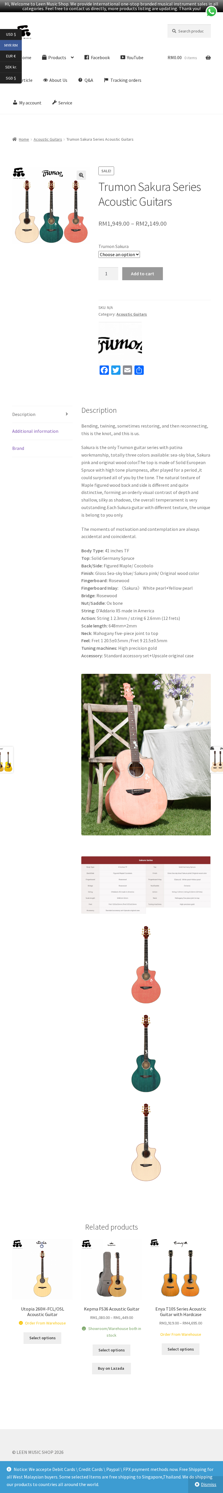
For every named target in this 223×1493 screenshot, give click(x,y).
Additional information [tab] (35, 431)
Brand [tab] (18, 448)
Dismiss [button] (208, 1484)
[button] (81, 175)
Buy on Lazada (111, 1368)
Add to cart (142, 273)
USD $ (14, 34)
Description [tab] (23, 414)
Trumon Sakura (113, 246)
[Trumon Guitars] (120, 343)
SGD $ (14, 77)
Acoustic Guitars (48, 139)
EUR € (14, 56)
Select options (42, 1337)
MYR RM (13, 45)
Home (24, 139)
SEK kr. (13, 67)
